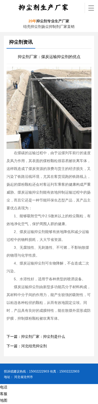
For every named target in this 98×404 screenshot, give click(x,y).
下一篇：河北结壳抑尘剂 (27, 346)
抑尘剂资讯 (21, 42)
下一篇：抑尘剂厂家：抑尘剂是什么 (36, 337)
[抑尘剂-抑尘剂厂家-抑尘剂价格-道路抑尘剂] (44, 8)
